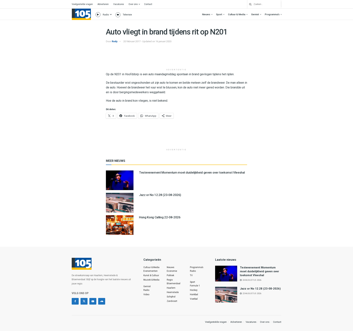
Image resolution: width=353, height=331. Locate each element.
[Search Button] (249, 4)
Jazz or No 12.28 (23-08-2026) (160, 195)
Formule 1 (195, 285)
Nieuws (206, 14)
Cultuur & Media (236, 14)
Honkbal (194, 294)
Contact (148, 4)
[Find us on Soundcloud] (101, 301)
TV (191, 275)
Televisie (127, 14)
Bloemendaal (173, 283)
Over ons (133, 4)
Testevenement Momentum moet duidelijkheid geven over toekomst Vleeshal (192, 172)
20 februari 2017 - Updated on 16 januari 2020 (147, 41)
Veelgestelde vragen (82, 4)
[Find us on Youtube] (92, 301)
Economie (172, 271)
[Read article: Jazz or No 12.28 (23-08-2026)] (119, 202)
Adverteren (103, 4)
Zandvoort (172, 301)
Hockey (193, 290)
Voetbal (194, 299)
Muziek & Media (151, 280)
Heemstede (173, 292)
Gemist (255, 14)
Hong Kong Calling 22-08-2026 (159, 217)
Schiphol (171, 296)
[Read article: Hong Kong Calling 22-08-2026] (119, 225)
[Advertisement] (176, 57)
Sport (219, 14)
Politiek (170, 275)
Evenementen (150, 271)
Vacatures (118, 4)
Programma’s (272, 14)
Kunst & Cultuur (151, 275)
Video (146, 294)
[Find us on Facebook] (75, 301)
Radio (106, 14)
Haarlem (171, 288)
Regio (170, 280)
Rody (114, 41)
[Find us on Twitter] (84, 301)
